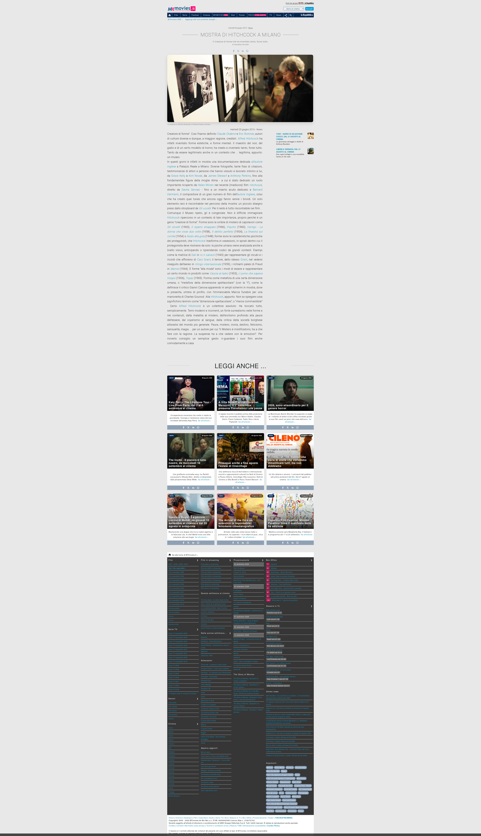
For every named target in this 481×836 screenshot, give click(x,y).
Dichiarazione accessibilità (254, 825)
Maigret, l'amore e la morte (211, 770)
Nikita (268, 630)
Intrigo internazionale (208, 264)
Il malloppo (238, 590)
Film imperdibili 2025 (176, 576)
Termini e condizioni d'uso (217, 825)
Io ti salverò (207, 254)
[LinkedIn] (242, 50)
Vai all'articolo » (204, 420)
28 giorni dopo (300, 768)
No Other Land (271, 637)
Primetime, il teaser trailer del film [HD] (280, 741)
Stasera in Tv (235, 817)
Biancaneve (301, 778)
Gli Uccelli (173, 227)
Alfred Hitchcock (248, 138)
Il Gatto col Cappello (208, 705)
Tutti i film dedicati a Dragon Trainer (280, 775)
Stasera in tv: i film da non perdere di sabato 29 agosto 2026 (288, 733)
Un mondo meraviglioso (242, 602)
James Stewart (217, 175)
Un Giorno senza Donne (210, 786)
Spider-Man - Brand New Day (281, 572)
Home (171, 817)
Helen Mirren (206, 185)
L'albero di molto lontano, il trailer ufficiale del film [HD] (286, 755)
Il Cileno (204, 616)
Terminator (292, 811)
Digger (203, 733)
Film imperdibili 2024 (176, 580)
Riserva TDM (235, 825)
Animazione (172, 715)
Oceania (204, 637)
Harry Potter (285, 797)
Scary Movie (279, 768)
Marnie (174, 268)
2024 (186, 564)
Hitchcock (256, 185)
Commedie (172, 703)
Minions (269, 768)
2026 (175, 564)
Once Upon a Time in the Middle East (215, 756)
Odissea (274, 568)
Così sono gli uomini (208, 766)
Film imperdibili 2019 (176, 600)
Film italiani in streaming (210, 584)
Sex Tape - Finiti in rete (274, 656)
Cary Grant (204, 259)
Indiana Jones (291, 793)
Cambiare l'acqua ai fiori (210, 709)
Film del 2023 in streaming (211, 576)
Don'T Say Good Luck (209, 790)
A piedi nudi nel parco (274, 650)
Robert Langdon (272, 797)
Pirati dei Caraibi (290, 789)
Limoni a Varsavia (207, 612)
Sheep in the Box (207, 620)
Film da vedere (173, 608)
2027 (170, 564)
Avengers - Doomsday (209, 676)
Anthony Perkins (240, 175)
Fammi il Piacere (240, 598)
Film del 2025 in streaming (211, 568)
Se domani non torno (209, 717)
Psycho (231, 227)
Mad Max (270, 811)
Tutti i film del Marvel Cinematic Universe (282, 804)
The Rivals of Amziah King (211, 774)
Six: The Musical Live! (209, 778)
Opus (297, 775)
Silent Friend (238, 594)
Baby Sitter (297, 782)
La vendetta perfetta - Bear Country (214, 608)
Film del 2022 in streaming (211, 580)
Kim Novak (195, 175)
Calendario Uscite (206, 817)
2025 (181, 564)
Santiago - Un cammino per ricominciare (216, 672)
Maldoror (204, 651)
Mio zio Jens (205, 752)
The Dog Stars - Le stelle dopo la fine (215, 600)
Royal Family (271, 786)
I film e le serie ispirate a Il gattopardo (281, 778)
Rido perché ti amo (273, 610)
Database (188, 817)
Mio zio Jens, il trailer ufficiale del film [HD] (282, 745)
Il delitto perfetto (222, 231)
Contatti (179, 825)
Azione (171, 719)
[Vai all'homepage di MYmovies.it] (181, 11)
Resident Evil (206, 680)
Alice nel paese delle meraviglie (295, 807)
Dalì (194, 254)
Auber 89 (237, 669)
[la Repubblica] (309, 3)
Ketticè (236, 606)
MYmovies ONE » (175, 19)
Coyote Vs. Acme (240, 572)
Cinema (178, 817)
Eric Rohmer (246, 133)
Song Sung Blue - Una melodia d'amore (280, 676)
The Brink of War (207, 782)
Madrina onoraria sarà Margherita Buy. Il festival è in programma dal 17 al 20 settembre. (290, 533)
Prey (268, 623)
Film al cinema (173, 612)
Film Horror (172, 711)
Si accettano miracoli (274, 643)
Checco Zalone (272, 782)
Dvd (226, 817)
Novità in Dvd (173, 624)
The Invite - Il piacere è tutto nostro (214, 664)
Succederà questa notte (210, 713)
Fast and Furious (289, 800)
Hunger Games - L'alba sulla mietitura (215, 668)
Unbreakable (303, 793)
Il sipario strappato (203, 227)
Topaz (189, 278)
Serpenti (237, 657)
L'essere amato (206, 729)
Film (195, 817)
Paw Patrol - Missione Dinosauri (245, 631)
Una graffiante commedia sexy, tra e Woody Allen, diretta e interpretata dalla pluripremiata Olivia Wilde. (190, 477)
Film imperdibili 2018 (176, 604)
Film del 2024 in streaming (211, 572)
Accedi (309, 9)
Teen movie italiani (273, 800)
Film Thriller (172, 707)
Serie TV (219, 817)
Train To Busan (239, 568)
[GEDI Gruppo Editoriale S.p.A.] (300, 3)
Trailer (270, 817)
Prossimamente (259, 817)
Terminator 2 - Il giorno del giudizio (285, 600)
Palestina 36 (205, 688)
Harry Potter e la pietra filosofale (213, 628)
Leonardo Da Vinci (285, 786)
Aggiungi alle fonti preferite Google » (201, 19)
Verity (203, 743)
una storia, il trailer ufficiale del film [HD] (281, 737)
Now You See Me (273, 771)
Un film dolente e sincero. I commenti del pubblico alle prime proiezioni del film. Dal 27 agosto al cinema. (290, 477)
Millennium (296, 797)
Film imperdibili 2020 (176, 596)
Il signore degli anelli (274, 807)
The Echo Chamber (241, 649)
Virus (281, 793)
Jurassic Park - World (303, 786)
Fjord (203, 696)
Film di (170, 616)
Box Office (247, 817)
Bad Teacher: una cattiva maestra (278, 663)
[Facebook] (233, 50)
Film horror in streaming (210, 588)
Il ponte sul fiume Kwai (274, 617)
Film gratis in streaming (209, 564)
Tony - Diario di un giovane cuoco (213, 604)
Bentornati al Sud (207, 701)
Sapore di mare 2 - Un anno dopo (278, 670)
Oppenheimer (285, 782)
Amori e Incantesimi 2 (242, 645)
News (250, 28)
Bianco (203, 725)
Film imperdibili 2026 (176, 572)
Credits (172, 825)
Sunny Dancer (239, 576)
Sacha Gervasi (191, 189)
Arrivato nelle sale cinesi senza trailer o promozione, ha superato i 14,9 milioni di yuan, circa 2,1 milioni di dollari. (240, 534)
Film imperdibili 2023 (176, 584)
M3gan (284, 771)
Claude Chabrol (226, 133)
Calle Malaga (206, 684)
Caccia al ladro (219, 273)
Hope (203, 692)
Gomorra (290, 768)
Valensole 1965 (207, 655)
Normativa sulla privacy (195, 825)
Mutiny (236, 653)
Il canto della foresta (208, 721)
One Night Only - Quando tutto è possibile (286, 588)
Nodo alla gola (196, 236)
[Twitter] (238, 50)
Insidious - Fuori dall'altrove (211, 641)
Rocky (300, 811)
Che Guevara (281, 811)
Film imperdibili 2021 (176, 592)
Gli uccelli (205, 208)
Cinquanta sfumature (274, 789)
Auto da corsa (272, 793)
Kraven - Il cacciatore (274, 683)
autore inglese (246, 194)
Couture (204, 624)
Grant (244, 259)
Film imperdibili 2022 (176, 588)
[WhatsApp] (247, 50)
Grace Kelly (178, 175)
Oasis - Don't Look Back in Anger (246, 661)
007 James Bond (305, 789)
